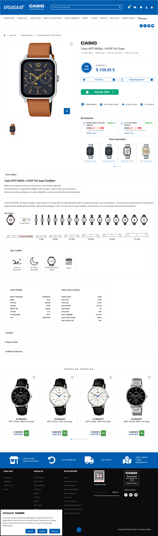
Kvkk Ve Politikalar (70, 501)
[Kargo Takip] (135, 8)
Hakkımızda (8, 477)
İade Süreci (68, 497)
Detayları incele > (92, 133)
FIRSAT (85, 18)
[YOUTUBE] (136, 495)
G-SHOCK (37, 489)
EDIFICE (37, 497)
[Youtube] (152, 25)
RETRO (36, 509)
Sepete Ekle (100, 92)
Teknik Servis (9, 485)
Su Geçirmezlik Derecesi (73, 505)
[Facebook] (148, 25)
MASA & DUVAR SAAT (53, 18)
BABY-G (37, 493)
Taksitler (9, 332)
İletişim (6, 489)
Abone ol (115, 492)
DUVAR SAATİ (39, 477)
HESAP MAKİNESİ (72, 18)
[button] (114, 166)
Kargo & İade (11, 342)
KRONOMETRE (39, 485)
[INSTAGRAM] (126, 495)
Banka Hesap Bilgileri (71, 489)
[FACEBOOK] (131, 495)
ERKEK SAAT (9, 18)
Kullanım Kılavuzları (71, 481)
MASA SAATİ (38, 481)
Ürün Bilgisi (10, 174)
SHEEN (36, 501)
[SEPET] (152, 8)
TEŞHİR (94, 18)
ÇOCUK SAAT (35, 18)
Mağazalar (7, 481)
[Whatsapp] (141, 25)
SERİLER (103, 18)
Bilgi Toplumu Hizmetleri (72, 513)
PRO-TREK (38, 505)
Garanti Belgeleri (70, 485)
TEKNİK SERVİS (128, 18)
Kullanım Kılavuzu (13, 351)
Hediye (66, 477)
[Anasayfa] (4, 35)
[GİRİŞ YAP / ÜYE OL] (147, 8)
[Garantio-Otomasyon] (143, 18)
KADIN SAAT (22, 18)
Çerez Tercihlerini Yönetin (73, 509)
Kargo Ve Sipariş (70, 493)
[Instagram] (145, 25)
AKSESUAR (114, 18)
